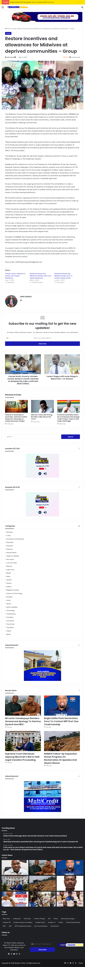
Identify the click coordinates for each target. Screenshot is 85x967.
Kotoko (61, 922)
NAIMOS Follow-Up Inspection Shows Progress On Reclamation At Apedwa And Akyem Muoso (60, 758)
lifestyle (9, 566)
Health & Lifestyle (12, 556)
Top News (10, 617)
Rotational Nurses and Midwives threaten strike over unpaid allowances (40, 276)
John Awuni (10, 57)
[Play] (40, 473)
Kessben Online (20, 963)
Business (9, 532)
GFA (49, 918)
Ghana (56, 918)
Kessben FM (7, 922)
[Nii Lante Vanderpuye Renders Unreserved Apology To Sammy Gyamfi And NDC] (23, 706)
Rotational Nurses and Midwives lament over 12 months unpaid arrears (63, 276)
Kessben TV (52, 922)
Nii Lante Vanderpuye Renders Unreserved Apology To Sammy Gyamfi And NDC (23, 721)
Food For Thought (39, 918)
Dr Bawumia (17, 918)
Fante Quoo (27, 918)
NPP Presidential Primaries (23, 926)
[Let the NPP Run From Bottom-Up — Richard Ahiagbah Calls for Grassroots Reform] (15, 867)
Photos (8, 583)
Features (9, 549)
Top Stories (10, 624)
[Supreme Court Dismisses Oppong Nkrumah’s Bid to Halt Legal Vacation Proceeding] (23, 741)
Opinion (9, 580)
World (8, 634)
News (8, 576)
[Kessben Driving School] (42, 17)
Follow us (6, 932)
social (14, 28)
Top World (10, 627)
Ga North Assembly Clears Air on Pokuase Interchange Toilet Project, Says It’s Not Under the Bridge (68, 418)
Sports (8, 604)
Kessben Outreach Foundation (23, 922)
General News (11, 552)
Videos (8, 631)
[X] (11, 954)
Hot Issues (10, 559)
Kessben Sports (40, 922)
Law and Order (11, 563)
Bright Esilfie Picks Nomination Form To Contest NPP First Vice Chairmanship (36, 2)
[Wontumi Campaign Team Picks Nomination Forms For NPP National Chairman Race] (15, 899)
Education (10, 542)
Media (8, 573)
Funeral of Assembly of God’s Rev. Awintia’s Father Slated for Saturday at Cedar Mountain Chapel (16, 418)
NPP (10, 926)
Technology (10, 610)
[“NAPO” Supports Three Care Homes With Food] (42, 899)
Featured (9, 546)
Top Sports (10, 621)
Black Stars (6, 918)
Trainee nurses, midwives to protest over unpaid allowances (15, 276)
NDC (4, 926)
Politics (9, 586)
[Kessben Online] (17, 7)
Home (8, 28)
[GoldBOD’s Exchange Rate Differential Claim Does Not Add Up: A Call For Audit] (70, 883)
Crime (8, 535)
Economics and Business (15, 539)
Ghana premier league (67, 918)
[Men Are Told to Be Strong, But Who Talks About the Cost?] (42, 406)
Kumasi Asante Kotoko (73, 922)
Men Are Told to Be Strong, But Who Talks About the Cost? (42, 417)
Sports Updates (11, 607)
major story (10, 569)
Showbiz (9, 597)
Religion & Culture (12, 590)
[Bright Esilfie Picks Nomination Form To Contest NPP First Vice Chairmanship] (62, 706)
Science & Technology (14, 593)
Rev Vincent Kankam (40, 926)
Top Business (11, 614)
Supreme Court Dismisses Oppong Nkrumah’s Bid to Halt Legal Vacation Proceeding (22, 756)
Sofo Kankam (54, 926)
